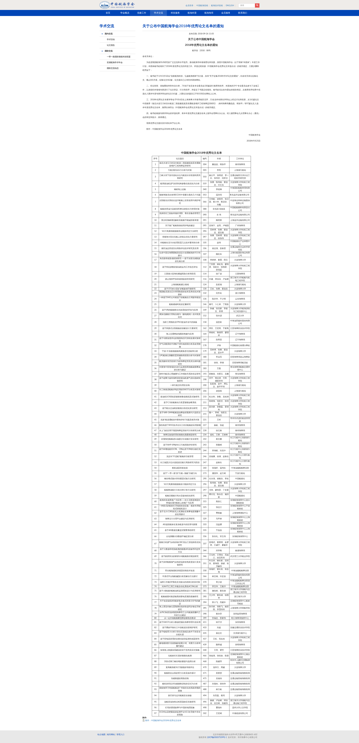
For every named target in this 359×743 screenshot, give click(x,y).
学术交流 (158, 13)
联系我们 (242, 13)
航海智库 (208, 13)
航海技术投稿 (217, 6)
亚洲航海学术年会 (115, 63)
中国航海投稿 (202, 6)
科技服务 (175, 13)
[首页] (117, 5)
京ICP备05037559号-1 (217, 737)
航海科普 (192, 13)
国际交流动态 (113, 68)
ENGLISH (230, 6)
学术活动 (111, 40)
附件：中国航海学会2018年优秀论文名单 (163, 721)
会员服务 (225, 13)
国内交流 (109, 34)
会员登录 (189, 6)
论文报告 (111, 45)
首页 (108, 13)
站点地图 (101, 735)
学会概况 (124, 13)
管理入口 (120, 735)
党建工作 (141, 13)
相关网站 (111, 735)
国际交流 (109, 51)
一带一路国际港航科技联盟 (118, 57)
